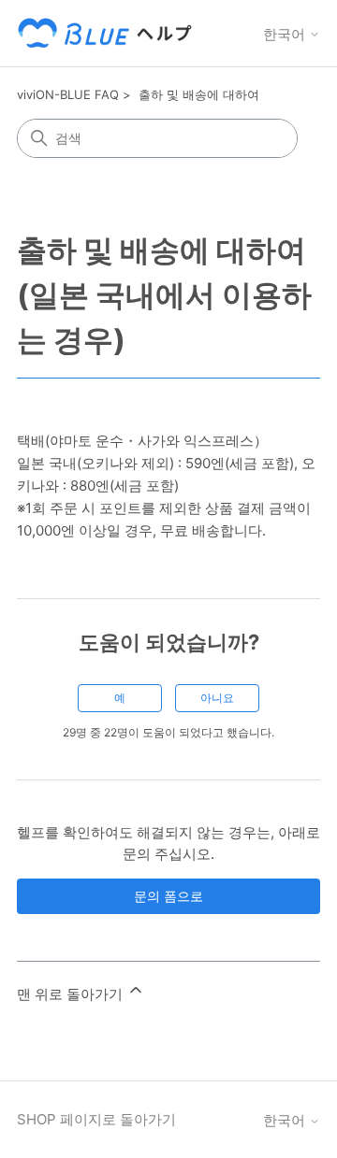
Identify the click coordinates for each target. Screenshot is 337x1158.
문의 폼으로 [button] (168, 896)
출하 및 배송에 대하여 (199, 94)
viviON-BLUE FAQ (68, 94)
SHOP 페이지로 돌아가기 (96, 1119)
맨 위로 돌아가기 (71, 994)
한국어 (286, 34)
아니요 (217, 698)
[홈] (108, 33)
